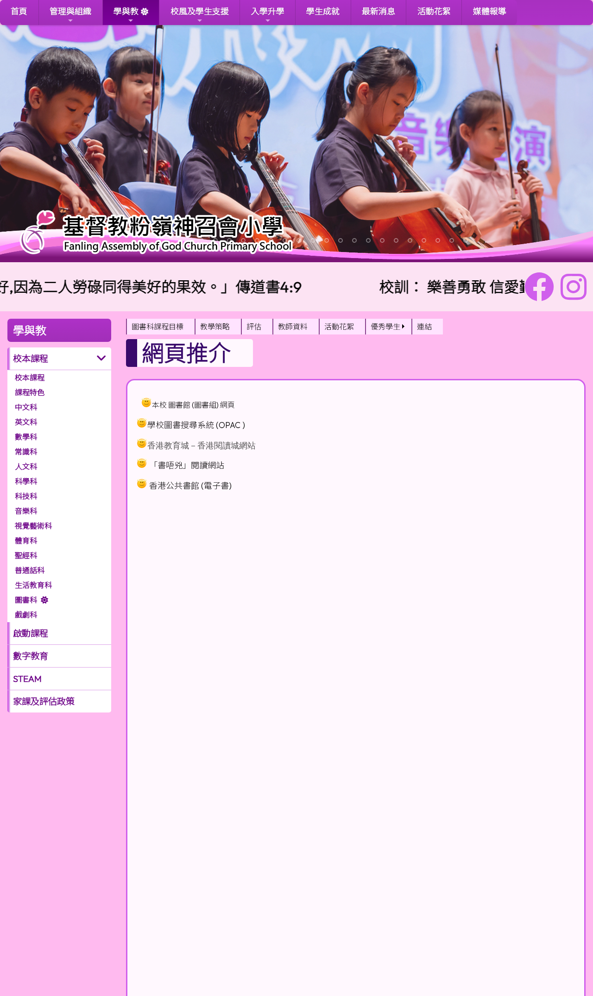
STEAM (27, 678)
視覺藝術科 (33, 525)
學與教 (126, 11)
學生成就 (323, 11)
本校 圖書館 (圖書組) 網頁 (193, 405)
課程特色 (29, 392)
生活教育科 (33, 585)
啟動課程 (30, 633)
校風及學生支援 (199, 11)
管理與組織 (70, 11)
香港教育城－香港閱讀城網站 (201, 445)
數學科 (26, 436)
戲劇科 (26, 614)
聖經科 (26, 555)
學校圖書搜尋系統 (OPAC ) (196, 425)
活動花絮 (434, 11)
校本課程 (29, 377)
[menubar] (284, 326)
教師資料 (293, 326)
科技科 (26, 496)
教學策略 (215, 326)
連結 (424, 326)
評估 (253, 326)
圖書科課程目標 (157, 326)
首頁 (19, 11)
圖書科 (26, 600)
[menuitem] (160, 326)
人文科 (26, 466)
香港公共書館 (174, 485)
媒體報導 (489, 11)
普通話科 (29, 570)
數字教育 (30, 656)
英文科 (26, 422)
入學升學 (267, 11)
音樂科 (26, 511)
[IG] (573, 287)
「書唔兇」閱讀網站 (186, 465)
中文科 (26, 407)
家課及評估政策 (44, 701)
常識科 (26, 451)
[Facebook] (539, 287)
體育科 (26, 540)
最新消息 (378, 11)
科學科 (26, 481)
